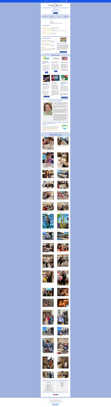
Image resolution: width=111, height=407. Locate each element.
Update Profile (52, 401)
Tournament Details (64, 97)
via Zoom (52, 44)
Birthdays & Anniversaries (66, 16)
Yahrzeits (59, 16)
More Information (46, 96)
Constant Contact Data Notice (57, 401)
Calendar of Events (45, 16)
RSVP (46, 72)
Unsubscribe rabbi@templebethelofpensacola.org (55, 400)
